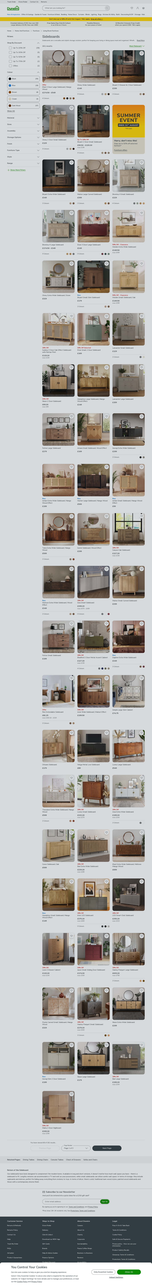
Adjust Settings (116, 1277)
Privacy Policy (36, 1281)
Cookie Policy (22, 1281)
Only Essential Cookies (103, 1272)
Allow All (129, 1272)
